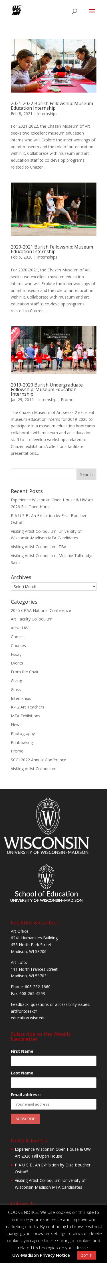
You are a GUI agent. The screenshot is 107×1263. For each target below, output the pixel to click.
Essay (16, 654)
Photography (23, 733)
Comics (18, 636)
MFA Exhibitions (25, 715)
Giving (16, 680)
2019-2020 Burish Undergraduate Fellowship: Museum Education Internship (47, 389)
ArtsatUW (20, 628)
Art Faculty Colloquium (32, 619)
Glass (16, 689)
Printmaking (22, 742)
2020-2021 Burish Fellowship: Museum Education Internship (52, 249)
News (16, 724)
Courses (18, 645)
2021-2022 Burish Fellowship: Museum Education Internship (52, 105)
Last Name (22, 1073)
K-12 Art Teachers (27, 707)
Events (17, 663)
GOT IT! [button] (86, 1255)
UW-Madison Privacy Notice (41, 1255)
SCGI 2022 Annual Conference (38, 759)
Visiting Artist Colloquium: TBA (38, 546)
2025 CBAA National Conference (41, 610)
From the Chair (25, 671)
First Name (22, 1051)
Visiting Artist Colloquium (33, 768)
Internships (47, 113)
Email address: (26, 1094)
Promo (67, 399)
